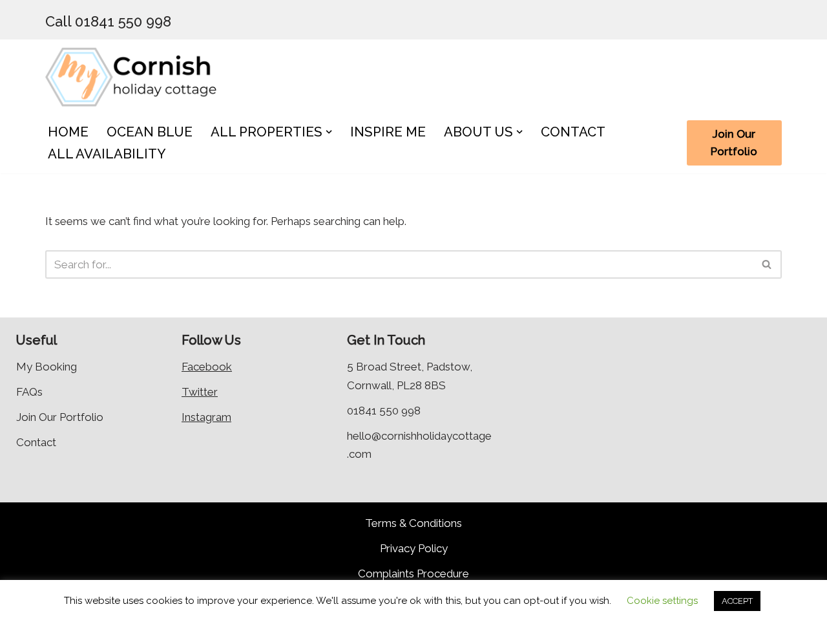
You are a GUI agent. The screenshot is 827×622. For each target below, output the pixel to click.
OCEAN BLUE (150, 132)
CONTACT (573, 132)
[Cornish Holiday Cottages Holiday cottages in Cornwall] (139, 76)
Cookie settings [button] (662, 600)
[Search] (767, 264)
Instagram (206, 417)
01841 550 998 (384, 410)
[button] (329, 132)
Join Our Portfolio (734, 142)
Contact (36, 442)
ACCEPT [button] (737, 601)
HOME (68, 132)
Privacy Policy (414, 548)
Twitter (200, 391)
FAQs (29, 391)
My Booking (46, 366)
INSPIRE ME (388, 132)
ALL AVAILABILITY (107, 154)
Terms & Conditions (413, 523)
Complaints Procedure (413, 573)
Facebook (207, 366)
